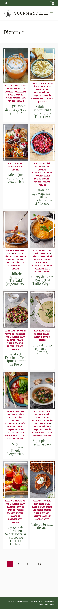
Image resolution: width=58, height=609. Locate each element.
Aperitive (37, 83)
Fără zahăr (20, 92)
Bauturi (9, 85)
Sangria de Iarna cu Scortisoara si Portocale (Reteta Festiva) (15, 535)
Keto (49, 86)
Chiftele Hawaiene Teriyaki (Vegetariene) (16, 278)
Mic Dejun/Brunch (42, 510)
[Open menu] (51, 13)
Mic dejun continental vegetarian (15, 178)
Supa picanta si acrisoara (42, 442)
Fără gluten (12, 88)
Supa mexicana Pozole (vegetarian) (16, 448)
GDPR (52, 604)
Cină (9, 253)
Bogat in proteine (15, 250)
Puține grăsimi (12, 98)
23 (39, 563)
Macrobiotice (38, 173)
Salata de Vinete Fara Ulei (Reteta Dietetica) (42, 111)
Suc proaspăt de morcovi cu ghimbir (15, 109)
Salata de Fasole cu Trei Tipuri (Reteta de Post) (15, 359)
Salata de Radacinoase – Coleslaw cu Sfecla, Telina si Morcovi (42, 197)
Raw (24, 98)
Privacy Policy (37, 601)
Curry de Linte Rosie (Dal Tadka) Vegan (42, 280)
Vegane (20, 101)
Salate (46, 182)
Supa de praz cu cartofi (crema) (42, 348)
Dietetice (20, 85)
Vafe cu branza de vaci (42, 526)
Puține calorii (15, 95)
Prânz (50, 173)
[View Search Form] (6, 3)
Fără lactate (11, 256)
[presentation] (15, 65)
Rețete (11, 101)
